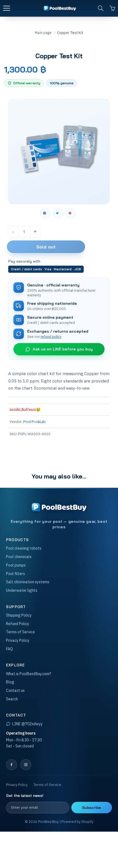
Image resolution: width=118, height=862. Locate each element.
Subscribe (91, 807)
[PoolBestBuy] (59, 507)
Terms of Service (20, 631)
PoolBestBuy (48, 821)
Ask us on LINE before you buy (63, 349)
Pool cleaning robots (23, 548)
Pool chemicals (19, 556)
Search (12, 698)
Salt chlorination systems (27, 581)
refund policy (51, 336)
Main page (43, 32)
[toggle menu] (6, 8)
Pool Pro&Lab (34, 421)
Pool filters (15, 573)
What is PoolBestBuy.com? (28, 673)
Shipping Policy (19, 615)
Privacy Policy (17, 640)
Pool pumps (16, 565)
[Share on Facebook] (45, 213)
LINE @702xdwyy (27, 723)
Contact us (15, 690)
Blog (10, 682)
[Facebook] (11, 764)
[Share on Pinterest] (70, 213)
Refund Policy (17, 623)
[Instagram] (25, 764)
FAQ (9, 648)
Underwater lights (21, 590)
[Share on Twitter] (58, 213)
